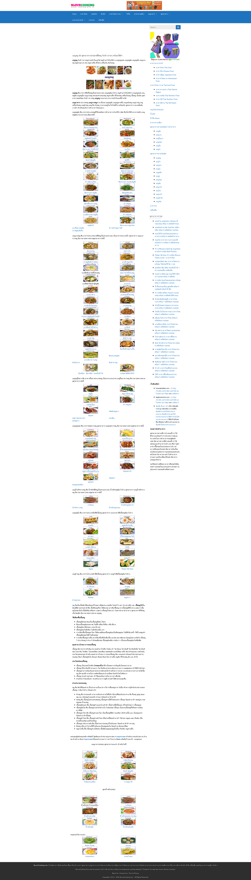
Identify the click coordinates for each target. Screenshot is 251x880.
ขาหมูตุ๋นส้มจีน (77, 230)
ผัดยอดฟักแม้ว (127, 192)
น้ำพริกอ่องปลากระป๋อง (128, 816)
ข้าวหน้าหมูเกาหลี (115, 228)
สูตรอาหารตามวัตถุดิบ (158, 153)
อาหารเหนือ (160, 95)
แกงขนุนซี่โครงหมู (127, 294)
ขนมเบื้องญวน (127, 438)
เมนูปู (158, 176)
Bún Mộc (89, 373)
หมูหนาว (127, 597)
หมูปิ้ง (91, 393)
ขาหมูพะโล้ (128, 781)
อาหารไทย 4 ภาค (114, 14)
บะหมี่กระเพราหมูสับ (90, 214)
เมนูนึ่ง (158, 145)
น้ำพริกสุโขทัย (128, 827)
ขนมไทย (94, 14)
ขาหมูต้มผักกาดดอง (91, 262)
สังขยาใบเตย (89, 845)
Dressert (160, 109)
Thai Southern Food (170, 99)
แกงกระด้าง (90, 294)
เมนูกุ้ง (158, 168)
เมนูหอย (159, 179)
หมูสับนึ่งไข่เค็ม (127, 525)
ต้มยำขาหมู (127, 338)
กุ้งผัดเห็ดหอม (128, 760)
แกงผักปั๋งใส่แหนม (90, 305)
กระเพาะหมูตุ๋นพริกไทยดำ (90, 316)
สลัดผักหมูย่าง (114, 411)
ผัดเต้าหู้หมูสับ (91, 160)
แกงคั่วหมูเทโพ (127, 262)
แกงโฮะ (127, 149)
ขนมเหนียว (91, 558)
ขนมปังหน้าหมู (90, 438)
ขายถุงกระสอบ (120, 736)
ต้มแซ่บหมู (91, 251)
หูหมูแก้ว (127, 558)
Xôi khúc (130, 569)
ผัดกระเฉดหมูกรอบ (91, 127)
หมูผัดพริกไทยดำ (91, 138)
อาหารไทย (83, 14)
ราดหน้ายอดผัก (90, 171)
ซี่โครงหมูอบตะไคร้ (127, 536)
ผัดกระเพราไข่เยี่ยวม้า (91, 149)
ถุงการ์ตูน (164, 393)
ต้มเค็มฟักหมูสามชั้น (127, 349)
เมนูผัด (158, 131)
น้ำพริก (103, 14)
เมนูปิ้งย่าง (159, 138)
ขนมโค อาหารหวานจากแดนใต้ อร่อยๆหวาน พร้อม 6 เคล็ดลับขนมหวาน (167, 242)
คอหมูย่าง (75, 420)
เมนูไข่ (158, 190)
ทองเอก (128, 845)
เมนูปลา (159, 165)
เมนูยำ (158, 149)
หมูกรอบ (127, 460)
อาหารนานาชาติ (77, 20)
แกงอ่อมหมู (127, 305)
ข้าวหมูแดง (127, 214)
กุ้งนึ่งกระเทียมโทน (89, 771)
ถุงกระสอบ (89, 739)
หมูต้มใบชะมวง (90, 349)
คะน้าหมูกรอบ (127, 127)
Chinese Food (168, 71)
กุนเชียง (112, 418)
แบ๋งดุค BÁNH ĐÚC (127, 373)
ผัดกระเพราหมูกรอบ (127, 225)
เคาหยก (91, 536)
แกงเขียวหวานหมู (90, 359)
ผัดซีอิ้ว (127, 160)
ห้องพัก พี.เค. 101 (162, 406)
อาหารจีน (159, 71)
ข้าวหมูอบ (127, 203)
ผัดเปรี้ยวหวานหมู (90, 203)
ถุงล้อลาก (175, 393)
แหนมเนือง (91, 404)
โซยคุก (123, 569)
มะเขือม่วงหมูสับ (78, 228)
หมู (73, 605)
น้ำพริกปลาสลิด (89, 816)
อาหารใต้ (159, 99)
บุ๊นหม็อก (81, 373)
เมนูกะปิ (159, 187)
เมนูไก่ (158, 161)
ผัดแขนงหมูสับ (114, 355)
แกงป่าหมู (90, 338)
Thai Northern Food (172, 95)
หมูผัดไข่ (91, 225)
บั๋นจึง (127, 547)
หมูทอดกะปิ (127, 471)
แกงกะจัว (127, 283)
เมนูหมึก (159, 172)
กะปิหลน (91, 505)
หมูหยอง (112, 478)
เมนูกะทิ (159, 194)
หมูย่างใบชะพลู (127, 393)
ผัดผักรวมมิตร (90, 760)
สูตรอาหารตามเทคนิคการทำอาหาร (163, 127)
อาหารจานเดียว (139, 14)
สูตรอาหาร (164, 14)
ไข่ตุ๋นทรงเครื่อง (89, 781)
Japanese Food (170, 74)
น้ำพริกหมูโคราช (127, 505)
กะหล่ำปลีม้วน (91, 547)
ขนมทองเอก (89, 856)
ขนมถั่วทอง (128, 856)
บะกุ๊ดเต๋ (127, 327)
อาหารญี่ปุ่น (160, 74)
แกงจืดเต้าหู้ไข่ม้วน (91, 327)
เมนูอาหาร (151, 14)
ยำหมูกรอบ (76, 600)
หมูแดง (90, 415)
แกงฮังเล (127, 316)
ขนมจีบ (90, 525)
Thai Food (167, 67)
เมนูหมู (158, 158)
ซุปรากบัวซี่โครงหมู (127, 272)
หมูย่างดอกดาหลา (78, 418)
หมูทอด (90, 460)
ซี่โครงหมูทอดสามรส (127, 449)
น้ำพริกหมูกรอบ (114, 507)
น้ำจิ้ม (128, 14)
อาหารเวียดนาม (162, 78)
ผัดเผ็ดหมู (127, 138)
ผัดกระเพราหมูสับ (90, 192)
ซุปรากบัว (127, 251)
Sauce (157, 118)
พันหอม (90, 597)
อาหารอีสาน (160, 102)
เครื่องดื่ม (101, 20)
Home (74, 14)
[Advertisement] (108, 39)
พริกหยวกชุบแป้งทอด (90, 449)
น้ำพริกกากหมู (77, 507)
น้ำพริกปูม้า (90, 827)
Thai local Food (169, 85)
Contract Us (124, 873)
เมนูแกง (158, 134)
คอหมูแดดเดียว (77, 484)
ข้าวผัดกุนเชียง (90, 181)
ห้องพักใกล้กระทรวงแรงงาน (166, 424)
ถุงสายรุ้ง (173, 391)
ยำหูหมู (127, 586)
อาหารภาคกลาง (162, 89)
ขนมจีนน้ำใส (98, 373)
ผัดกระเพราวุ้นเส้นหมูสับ (127, 181)
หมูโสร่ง (91, 482)
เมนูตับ (158, 183)
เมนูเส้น (158, 201)
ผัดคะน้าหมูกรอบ (127, 171)
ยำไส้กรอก (91, 586)
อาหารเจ (91, 20)
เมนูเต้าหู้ (159, 197)
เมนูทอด (159, 142)
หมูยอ (91, 569)
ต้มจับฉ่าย (76, 362)
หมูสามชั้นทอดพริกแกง (90, 471)
